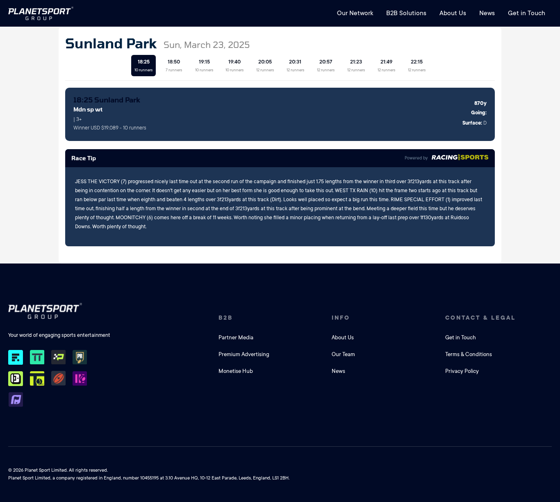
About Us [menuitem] (452, 13)
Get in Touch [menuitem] (526, 13)
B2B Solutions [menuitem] (406, 13)
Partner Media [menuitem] (236, 337)
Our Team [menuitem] (343, 354)
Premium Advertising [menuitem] (244, 354)
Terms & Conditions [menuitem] (468, 354)
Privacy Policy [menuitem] (462, 371)
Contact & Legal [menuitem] (480, 317)
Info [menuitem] (341, 317)
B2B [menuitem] (226, 317)
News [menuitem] (487, 13)
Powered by (416, 158)
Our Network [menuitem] (355, 13)
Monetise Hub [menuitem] (236, 371)
